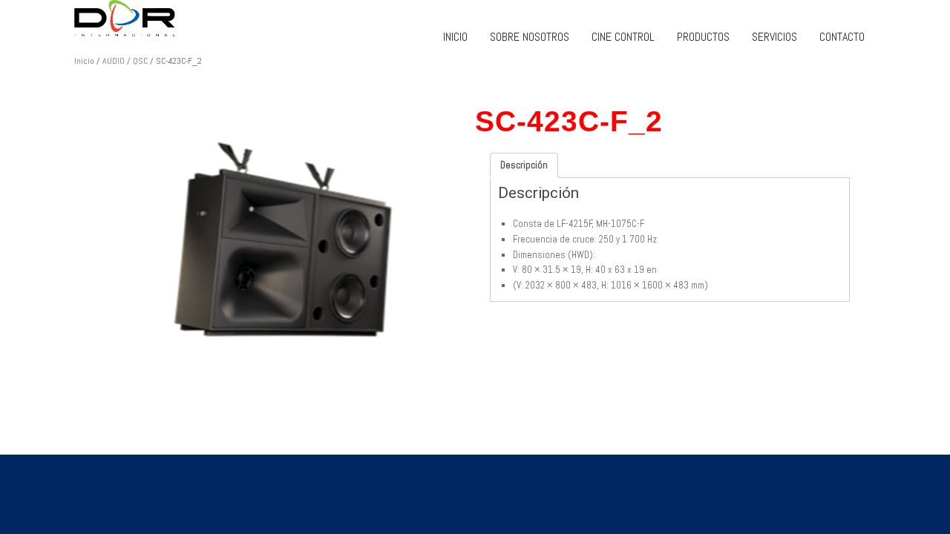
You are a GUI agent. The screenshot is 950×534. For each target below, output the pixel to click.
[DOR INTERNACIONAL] (222, 18)
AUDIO (113, 61)
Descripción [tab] (524, 165)
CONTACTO (842, 36)
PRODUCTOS (703, 36)
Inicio (84, 61)
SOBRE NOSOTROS (529, 36)
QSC (140, 61)
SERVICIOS (774, 36)
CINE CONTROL (623, 36)
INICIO (455, 36)
